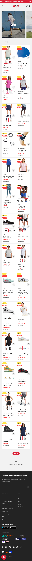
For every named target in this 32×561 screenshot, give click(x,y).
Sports (19, 504)
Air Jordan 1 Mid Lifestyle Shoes (7, 324)
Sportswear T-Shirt (23, 444)
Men (19, 496)
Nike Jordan (6, 322)
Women (20, 499)
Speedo (19, 61)
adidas (4, 95)
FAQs (3, 517)
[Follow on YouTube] (14, 547)
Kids (19, 501)
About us (4, 496)
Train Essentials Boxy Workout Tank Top (8, 414)
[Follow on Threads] (10, 547)
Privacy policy (5, 514)
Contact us (5, 499)
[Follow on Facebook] (3, 547)
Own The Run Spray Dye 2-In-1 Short (23, 410)
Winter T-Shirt (21, 266)
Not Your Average (7, 200)
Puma (19, 318)
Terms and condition (7, 508)
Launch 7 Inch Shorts (23, 122)
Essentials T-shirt (7, 97)
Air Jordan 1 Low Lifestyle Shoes (22, 380)
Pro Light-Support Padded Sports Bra (22, 207)
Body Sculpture (6, 148)
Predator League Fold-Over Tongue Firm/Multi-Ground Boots (23, 293)
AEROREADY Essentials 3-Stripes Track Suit (8, 177)
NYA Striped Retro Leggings (7, 203)
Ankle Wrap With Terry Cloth (22, 151)
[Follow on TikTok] (17, 547)
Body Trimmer (6, 150)
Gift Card (20, 507)
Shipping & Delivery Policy (7, 502)
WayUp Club (5, 511)
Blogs (3, 519)
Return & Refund (6, 506)
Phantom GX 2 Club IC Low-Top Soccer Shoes (8, 292)
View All (16, 453)
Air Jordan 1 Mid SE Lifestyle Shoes (7, 384)
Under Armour (21, 91)
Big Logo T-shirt (22, 176)
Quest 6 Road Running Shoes (7, 237)
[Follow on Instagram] (6, 547)
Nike (4, 65)
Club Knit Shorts (7, 125)
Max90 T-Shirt (6, 262)
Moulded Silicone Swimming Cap (22, 64)
